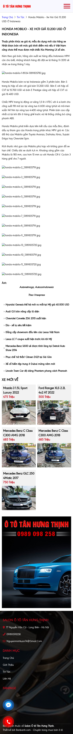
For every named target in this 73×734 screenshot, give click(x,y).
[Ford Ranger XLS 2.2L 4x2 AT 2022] (54, 412)
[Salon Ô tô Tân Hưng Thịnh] (17, 6)
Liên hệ (7, 678)
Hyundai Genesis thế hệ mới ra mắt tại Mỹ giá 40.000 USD (37, 304)
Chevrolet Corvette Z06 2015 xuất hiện (26, 318)
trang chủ (7, 17)
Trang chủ (8, 658)
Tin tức (20, 17)
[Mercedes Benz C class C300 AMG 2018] (19, 455)
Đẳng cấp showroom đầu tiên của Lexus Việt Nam (33, 332)
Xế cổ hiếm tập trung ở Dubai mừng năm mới (30, 364)
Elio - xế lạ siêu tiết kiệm (18, 325)
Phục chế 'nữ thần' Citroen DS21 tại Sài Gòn (29, 357)
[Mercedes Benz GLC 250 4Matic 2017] (19, 497)
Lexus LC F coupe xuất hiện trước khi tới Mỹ (29, 339)
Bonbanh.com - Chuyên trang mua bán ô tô (39, 730)
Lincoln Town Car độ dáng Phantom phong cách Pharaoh (36, 370)
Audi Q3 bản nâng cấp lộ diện (22, 311)
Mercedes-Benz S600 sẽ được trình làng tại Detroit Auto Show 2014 (35, 348)
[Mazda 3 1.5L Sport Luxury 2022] (19, 412)
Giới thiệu (8, 664)
